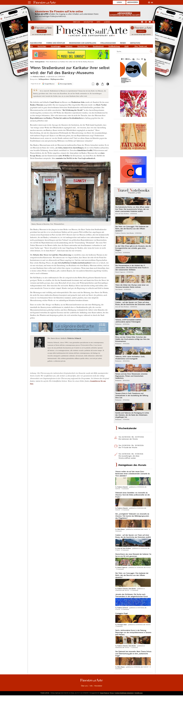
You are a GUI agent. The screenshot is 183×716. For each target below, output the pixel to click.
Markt (126, 46)
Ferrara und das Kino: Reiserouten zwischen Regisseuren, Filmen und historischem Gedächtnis (131, 376)
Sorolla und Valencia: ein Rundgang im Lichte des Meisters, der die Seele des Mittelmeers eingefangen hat (132, 415)
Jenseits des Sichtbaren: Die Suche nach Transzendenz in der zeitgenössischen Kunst (131, 595)
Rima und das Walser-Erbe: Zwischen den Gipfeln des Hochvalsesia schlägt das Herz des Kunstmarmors (132, 339)
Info (98, 22)
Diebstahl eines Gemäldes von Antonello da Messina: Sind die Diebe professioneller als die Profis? (132, 495)
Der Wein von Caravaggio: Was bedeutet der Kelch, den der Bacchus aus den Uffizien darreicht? (131, 229)
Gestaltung (135, 43)
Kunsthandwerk (98, 46)
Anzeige (107, 22)
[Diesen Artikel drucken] (97, 84)
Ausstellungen (56, 46)
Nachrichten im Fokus (82, 46)
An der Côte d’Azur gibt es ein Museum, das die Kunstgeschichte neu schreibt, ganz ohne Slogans (133, 248)
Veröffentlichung (114, 46)
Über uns (76, 22)
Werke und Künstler (55, 43)
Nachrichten (36, 43)
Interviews (68, 46)
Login (119, 2)
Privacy (112, 693)
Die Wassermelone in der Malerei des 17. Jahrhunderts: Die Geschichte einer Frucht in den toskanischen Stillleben (132, 267)
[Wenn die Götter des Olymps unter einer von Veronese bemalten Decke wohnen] (133, 279)
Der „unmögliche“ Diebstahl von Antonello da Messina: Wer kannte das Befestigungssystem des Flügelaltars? (132, 516)
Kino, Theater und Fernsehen (141, 46)
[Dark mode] (107, 85)
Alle (31, 46)
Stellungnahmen (108, 43)
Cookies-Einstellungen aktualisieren (124, 693)
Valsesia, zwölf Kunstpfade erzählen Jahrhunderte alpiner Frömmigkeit (128, 321)
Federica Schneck (39, 76)
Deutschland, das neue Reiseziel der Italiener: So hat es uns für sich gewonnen (133, 555)
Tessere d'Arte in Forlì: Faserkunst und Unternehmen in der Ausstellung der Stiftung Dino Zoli (131, 395)
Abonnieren (132, 2)
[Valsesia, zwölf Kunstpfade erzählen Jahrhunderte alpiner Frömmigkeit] (133, 314)
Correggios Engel (121, 613)
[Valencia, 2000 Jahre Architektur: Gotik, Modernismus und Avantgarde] (133, 351)
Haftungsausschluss (57, 79)
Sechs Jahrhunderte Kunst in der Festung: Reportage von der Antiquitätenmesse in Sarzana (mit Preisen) (133, 632)
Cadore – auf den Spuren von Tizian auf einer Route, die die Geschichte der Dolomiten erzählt (133, 303)
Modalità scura (138, 693)
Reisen (123, 43)
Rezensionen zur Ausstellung (82, 43)
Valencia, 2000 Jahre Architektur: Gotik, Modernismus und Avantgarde (130, 358)
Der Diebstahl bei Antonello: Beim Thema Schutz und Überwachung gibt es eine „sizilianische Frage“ (133, 653)
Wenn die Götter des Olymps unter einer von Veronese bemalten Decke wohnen (132, 286)
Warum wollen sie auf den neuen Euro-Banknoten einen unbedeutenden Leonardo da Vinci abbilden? (132, 473)
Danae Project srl (104, 693)
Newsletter (88, 22)
